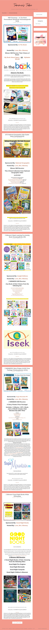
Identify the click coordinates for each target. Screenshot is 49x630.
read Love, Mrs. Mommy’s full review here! (19, 555)
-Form (18, 122)
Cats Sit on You (17, 415)
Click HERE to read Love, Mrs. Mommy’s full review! (17, 217)
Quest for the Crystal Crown (17, 419)
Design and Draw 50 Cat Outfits (17, 291)
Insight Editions (22, 276)
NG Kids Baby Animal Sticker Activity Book (15, 179)
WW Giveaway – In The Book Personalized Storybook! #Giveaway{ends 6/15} (17, 19)
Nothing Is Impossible (17, 413)
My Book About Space (12, 57)
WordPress (30, 628)
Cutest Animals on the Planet (15, 181)
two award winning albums (12, 453)
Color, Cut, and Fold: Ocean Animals (17, 289)
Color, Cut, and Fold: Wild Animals (17, 290)
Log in (34, 628)
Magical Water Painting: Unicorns (17, 294)
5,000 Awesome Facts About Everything (15, 183)
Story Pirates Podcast (19, 447)
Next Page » (19, 622)
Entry (16, 122)
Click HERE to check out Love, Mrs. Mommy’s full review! (17, 298)
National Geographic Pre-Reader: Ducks (15, 180)
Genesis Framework (24, 628)
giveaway (14, 22)
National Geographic (23, 163)
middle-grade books (19, 452)
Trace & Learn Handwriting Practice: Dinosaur (17, 295)
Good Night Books (22, 523)
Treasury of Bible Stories (15, 182)
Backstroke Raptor (17, 414)
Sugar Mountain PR (22, 396)
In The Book (23, 45)
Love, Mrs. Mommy (21, 50)
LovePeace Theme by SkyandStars (14, 628)
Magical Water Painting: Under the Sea (17, 293)
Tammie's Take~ (24, 5)
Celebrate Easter (15, 178)
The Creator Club (9, 454)
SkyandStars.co (44, 628)
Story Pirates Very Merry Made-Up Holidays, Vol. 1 (17, 417)
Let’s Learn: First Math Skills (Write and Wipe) (17, 288)
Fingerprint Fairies (17, 292)
